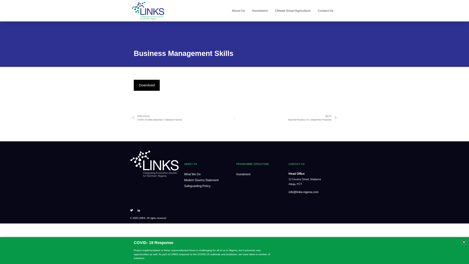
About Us (238, 10)
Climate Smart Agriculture (293, 10)
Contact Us (325, 10)
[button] (464, 242)
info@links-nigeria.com (303, 192)
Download (147, 85)
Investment (260, 10)
